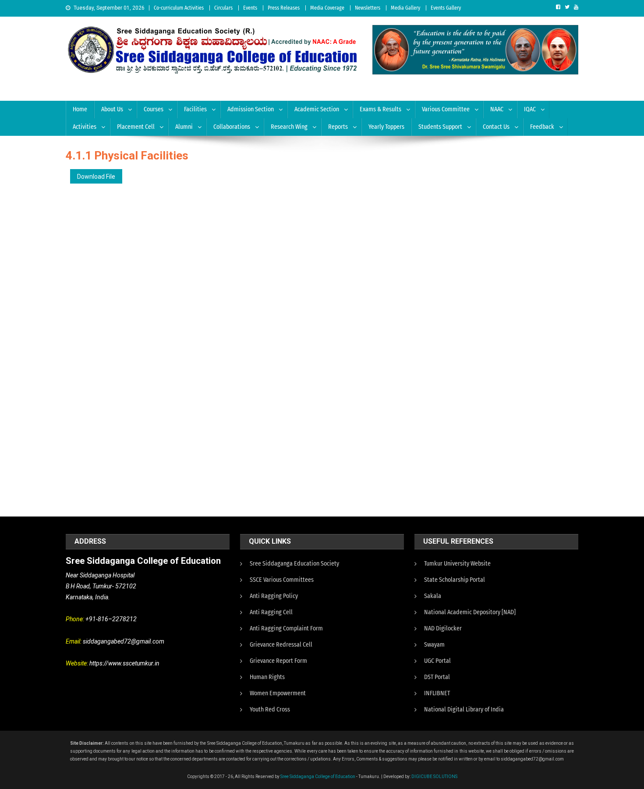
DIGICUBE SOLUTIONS (434, 776)
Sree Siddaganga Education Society (294, 563)
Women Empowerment (278, 693)
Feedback (542, 127)
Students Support (440, 127)
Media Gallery (405, 8)
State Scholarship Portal (454, 580)
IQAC (530, 109)
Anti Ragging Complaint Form (286, 628)
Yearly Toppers (386, 127)
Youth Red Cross (270, 709)
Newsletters (367, 8)
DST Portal (437, 677)
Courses (153, 109)
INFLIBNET (437, 693)
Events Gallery (446, 8)
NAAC (496, 109)
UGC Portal (437, 661)
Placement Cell (136, 127)
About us (112, 109)
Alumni (184, 127)
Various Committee (446, 109)
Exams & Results (380, 109)
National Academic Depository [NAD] (470, 612)
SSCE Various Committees (282, 580)
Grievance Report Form (278, 661)
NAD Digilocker (443, 628)
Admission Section (250, 109)
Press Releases (284, 8)
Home (80, 109)
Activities (84, 127)
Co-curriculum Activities (179, 8)
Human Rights (267, 677)
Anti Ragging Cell (271, 612)
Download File (96, 176)
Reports (338, 127)
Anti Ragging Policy (274, 596)
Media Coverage (327, 8)
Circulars (223, 8)
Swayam (434, 644)
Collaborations (231, 127)
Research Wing (289, 127)
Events (250, 8)
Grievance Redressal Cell (281, 644)
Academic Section (316, 109)
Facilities (195, 109)
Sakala (432, 596)
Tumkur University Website (457, 563)
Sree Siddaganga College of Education (317, 776)
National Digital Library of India (464, 709)
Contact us (496, 127)
